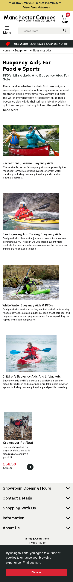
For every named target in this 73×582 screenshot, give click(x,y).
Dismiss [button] (36, 572)
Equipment (22, 50)
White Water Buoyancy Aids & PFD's (27, 305)
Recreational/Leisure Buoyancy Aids (27, 163)
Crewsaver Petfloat (18, 442)
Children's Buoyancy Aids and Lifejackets (31, 376)
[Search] (65, 31)
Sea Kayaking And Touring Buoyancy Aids (31, 234)
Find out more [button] (32, 562)
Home (6, 50)
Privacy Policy (36, 542)
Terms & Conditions (36, 538)
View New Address (36, 7)
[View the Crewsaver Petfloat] (30, 469)
